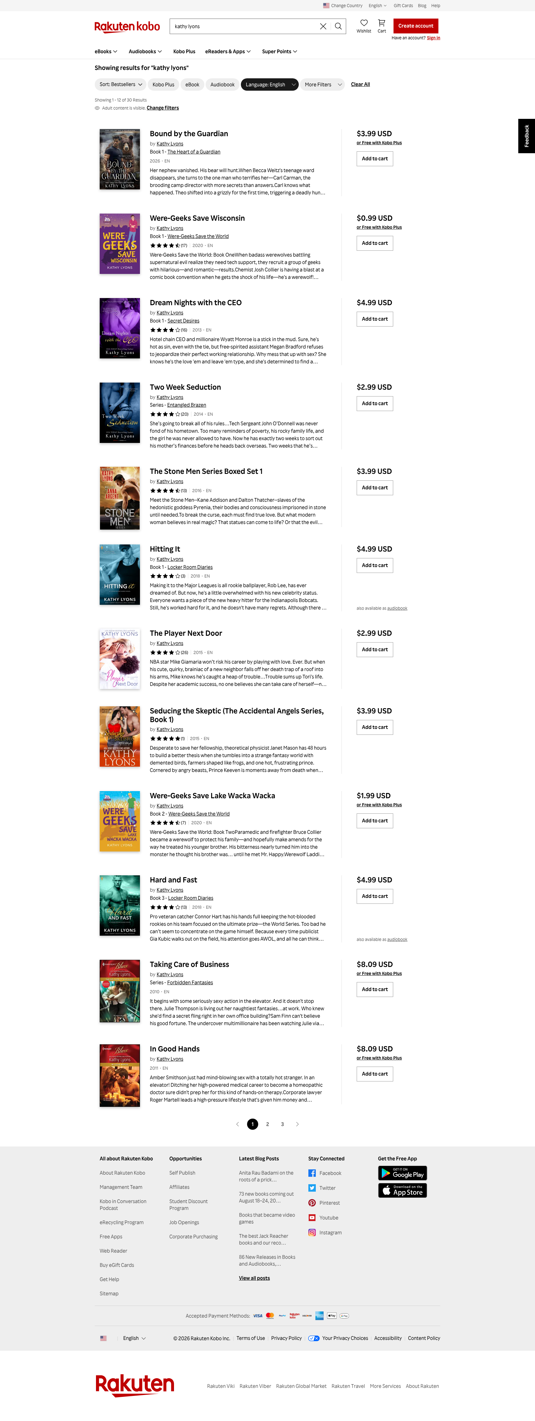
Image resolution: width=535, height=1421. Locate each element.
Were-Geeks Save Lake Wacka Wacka (212, 795)
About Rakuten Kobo (122, 1173)
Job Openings (184, 1222)
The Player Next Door (186, 633)
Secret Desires (183, 321)
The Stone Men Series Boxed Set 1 (206, 471)
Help (435, 5)
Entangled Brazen (186, 405)
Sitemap (109, 1293)
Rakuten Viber (255, 1386)
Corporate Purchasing (193, 1236)
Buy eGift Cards (117, 1265)
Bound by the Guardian (189, 133)
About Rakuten (422, 1386)
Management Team (121, 1187)
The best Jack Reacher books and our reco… (263, 1239)
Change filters (163, 108)
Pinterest (330, 1203)
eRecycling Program (122, 1222)
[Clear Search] (323, 26)
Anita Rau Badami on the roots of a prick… (266, 1176)
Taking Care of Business (189, 964)
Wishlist (364, 30)
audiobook (397, 608)
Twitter (328, 1188)
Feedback (527, 136)
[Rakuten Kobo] (127, 27)
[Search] (338, 26)
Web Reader (113, 1251)
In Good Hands (175, 1048)
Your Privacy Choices (345, 1338)
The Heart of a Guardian (193, 152)
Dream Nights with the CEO (196, 302)
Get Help (109, 1279)
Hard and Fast (173, 879)
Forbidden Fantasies (190, 982)
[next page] (297, 1124)
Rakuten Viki (221, 1386)
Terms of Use (251, 1338)
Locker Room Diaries (190, 567)
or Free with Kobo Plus (379, 142)
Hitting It (165, 548)
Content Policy (424, 1338)
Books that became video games (267, 1218)
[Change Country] (103, 1338)
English (131, 1338)
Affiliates (179, 1187)
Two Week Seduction (185, 387)
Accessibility (388, 1338)
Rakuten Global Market (301, 1386)
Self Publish (182, 1173)
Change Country (347, 5)
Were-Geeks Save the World (198, 236)
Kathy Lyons (170, 144)
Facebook (330, 1173)
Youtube (329, 1218)
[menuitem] (107, 51)
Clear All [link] (360, 84)
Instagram (331, 1232)
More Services (385, 1386)
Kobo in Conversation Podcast (123, 1204)
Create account (415, 26)
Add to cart (375, 158)
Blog (422, 5)
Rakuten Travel (348, 1386)
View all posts (254, 1278)
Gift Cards (403, 5)
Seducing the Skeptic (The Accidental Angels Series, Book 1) (237, 715)
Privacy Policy (286, 1338)
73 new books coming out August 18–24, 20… (266, 1197)
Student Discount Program (188, 1204)
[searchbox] (245, 26)
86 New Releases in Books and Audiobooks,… (267, 1260)
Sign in (433, 37)
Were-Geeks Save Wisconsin (197, 218)
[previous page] (237, 1124)
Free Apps (111, 1236)
